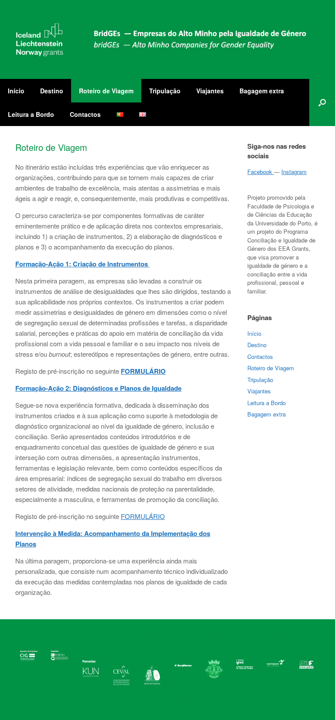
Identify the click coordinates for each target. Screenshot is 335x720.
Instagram (294, 171)
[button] (322, 102)
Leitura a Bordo (31, 114)
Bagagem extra (261, 90)
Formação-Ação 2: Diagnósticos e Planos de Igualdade (98, 388)
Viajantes (210, 90)
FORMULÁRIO (143, 516)
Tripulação (165, 90)
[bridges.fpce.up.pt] (162, 39)
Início (16, 90)
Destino (51, 90)
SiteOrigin (179, 702)
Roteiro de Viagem (106, 90)
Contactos (85, 114)
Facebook (260, 171)
